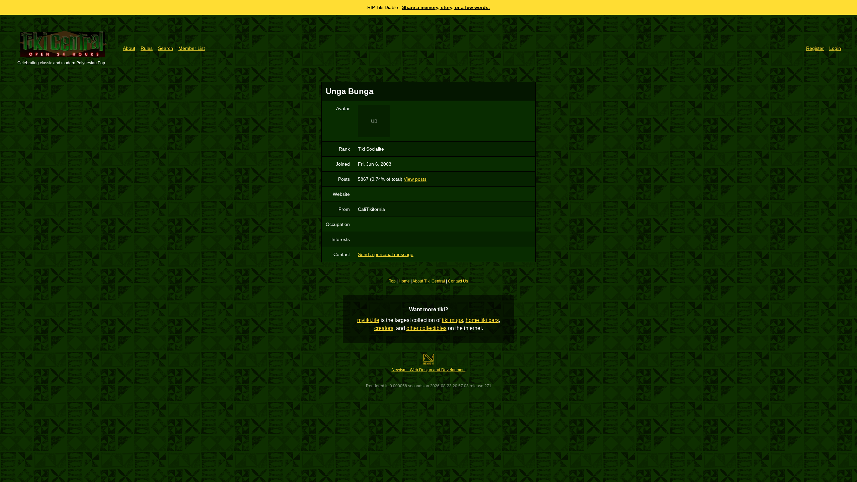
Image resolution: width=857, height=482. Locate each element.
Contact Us (458, 281)
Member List (191, 48)
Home (404, 281)
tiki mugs (452, 320)
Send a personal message (385, 254)
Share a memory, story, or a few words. (446, 7)
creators (383, 328)
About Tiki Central (428, 281)
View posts (415, 179)
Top (392, 281)
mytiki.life (368, 320)
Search (165, 48)
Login (835, 48)
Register (815, 48)
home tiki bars (482, 320)
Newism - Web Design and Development (429, 370)
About (129, 48)
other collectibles (426, 328)
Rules (147, 48)
